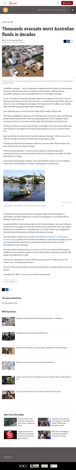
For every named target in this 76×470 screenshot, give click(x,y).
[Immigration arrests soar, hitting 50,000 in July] (8, 336)
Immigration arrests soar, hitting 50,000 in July (32, 333)
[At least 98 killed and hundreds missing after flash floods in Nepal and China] (10, 422)
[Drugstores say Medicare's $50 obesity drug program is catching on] (8, 321)
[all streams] (73, 10)
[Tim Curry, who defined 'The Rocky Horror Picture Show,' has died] (8, 395)
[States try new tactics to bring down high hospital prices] (8, 365)
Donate (68, 3)
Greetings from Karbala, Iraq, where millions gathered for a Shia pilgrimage (41, 348)
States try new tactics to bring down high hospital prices (35, 362)
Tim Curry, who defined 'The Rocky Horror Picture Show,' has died (38, 392)
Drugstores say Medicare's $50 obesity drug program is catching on (39, 318)
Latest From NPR (7, 22)
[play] (5, 10)
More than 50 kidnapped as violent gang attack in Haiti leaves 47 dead (60, 434)
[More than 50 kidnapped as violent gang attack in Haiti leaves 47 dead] (44, 435)
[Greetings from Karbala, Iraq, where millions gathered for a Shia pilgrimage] (8, 351)
